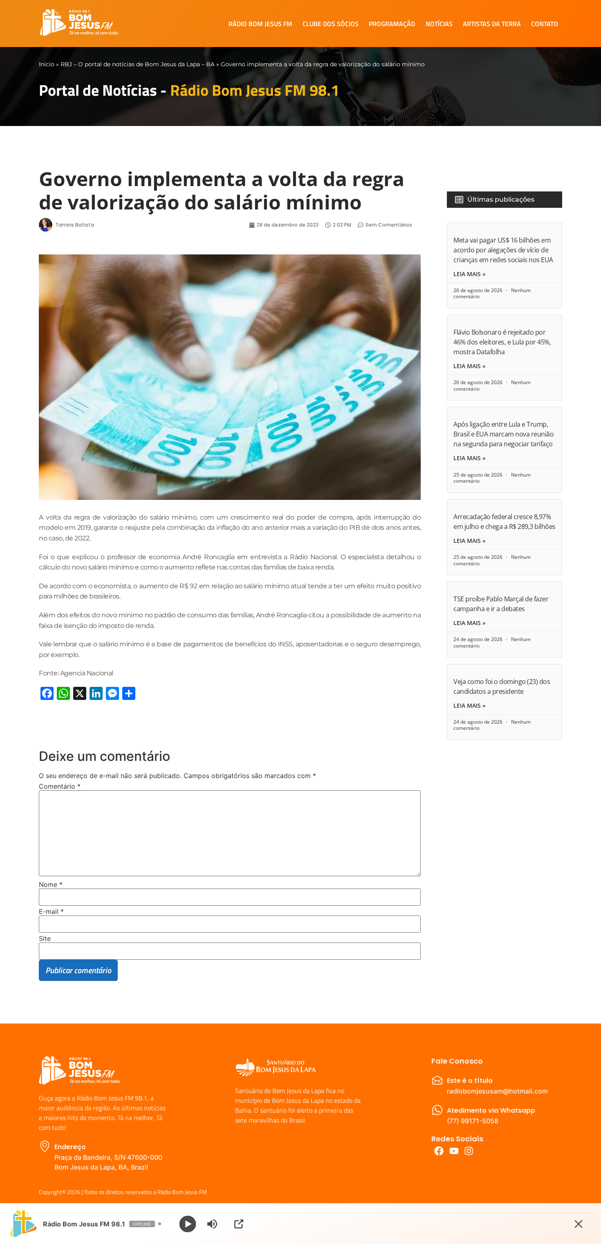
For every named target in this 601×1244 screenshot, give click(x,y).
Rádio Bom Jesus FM (260, 24)
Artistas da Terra (492, 24)
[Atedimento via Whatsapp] (437, 1110)
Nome (51, 884)
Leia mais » (469, 274)
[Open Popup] (239, 1224)
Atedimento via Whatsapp (491, 1110)
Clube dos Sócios (331, 24)
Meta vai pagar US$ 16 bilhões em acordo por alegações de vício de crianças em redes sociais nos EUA (503, 250)
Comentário (60, 786)
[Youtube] (454, 1151)
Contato (544, 24)
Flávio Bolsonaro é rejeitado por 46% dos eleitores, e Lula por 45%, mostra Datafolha (502, 342)
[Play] (187, 1223)
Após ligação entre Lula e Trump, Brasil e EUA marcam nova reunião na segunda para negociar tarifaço (503, 434)
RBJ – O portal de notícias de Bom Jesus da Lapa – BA (138, 64)
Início (46, 64)
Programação (392, 24)
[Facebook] (438, 1151)
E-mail (51, 911)
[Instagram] (469, 1151)
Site (45, 938)
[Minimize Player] (578, 1224)
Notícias (439, 24)
